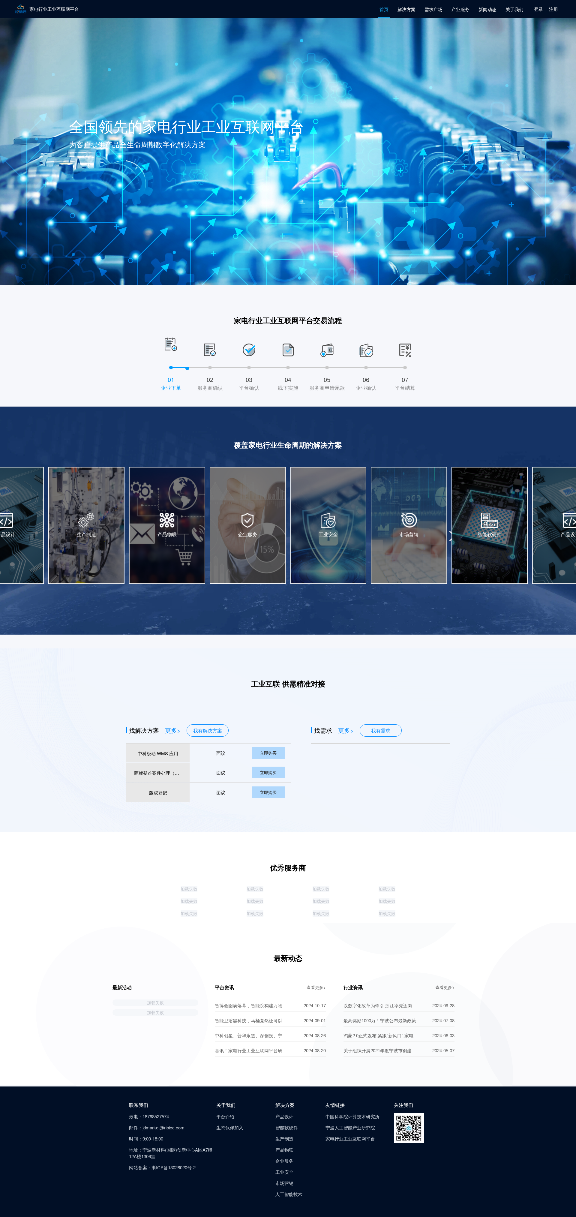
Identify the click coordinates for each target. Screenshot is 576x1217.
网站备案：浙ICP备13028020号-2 (162, 1167)
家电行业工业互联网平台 (350, 1138)
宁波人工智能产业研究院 (350, 1127)
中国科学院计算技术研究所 (353, 1116)
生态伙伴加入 (229, 1127)
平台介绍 (225, 1116)
